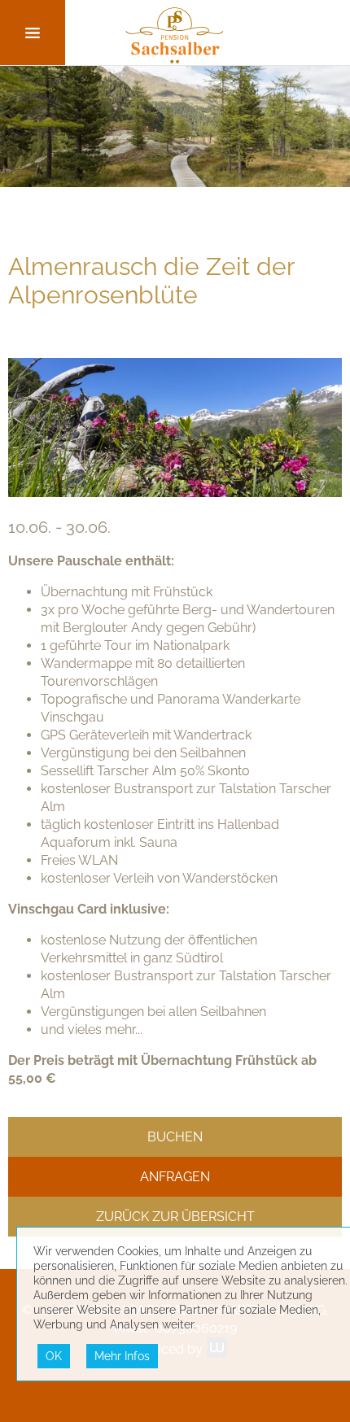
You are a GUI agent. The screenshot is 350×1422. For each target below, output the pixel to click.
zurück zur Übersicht (175, 1216)
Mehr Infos (122, 1356)
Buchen (175, 1137)
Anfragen (175, 1176)
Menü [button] (32, 32)
